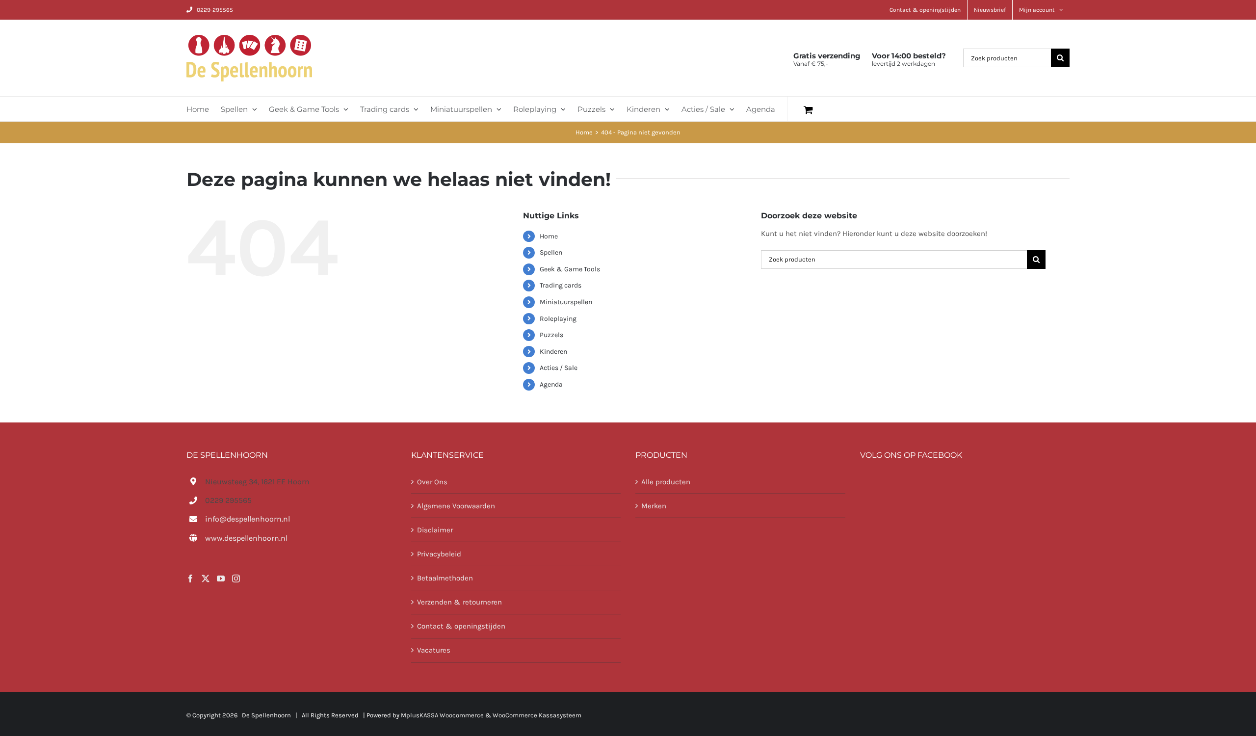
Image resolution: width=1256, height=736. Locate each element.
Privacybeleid (439, 554)
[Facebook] (190, 578)
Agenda (551, 384)
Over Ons (432, 481)
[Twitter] (205, 578)
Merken (653, 505)
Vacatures (433, 650)
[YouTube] (221, 578)
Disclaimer (435, 530)
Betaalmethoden (445, 578)
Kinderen (553, 351)
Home (549, 236)
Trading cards (560, 285)
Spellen (551, 252)
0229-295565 (215, 9)
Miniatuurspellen (566, 302)
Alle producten (665, 481)
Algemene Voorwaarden (456, 505)
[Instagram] (236, 578)
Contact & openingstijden (461, 626)
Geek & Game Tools (570, 269)
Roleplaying (558, 319)
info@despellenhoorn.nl (247, 519)
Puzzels (551, 335)
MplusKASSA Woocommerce (442, 715)
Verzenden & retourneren (459, 602)
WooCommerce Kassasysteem (537, 715)
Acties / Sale (558, 368)
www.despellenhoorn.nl (246, 538)
